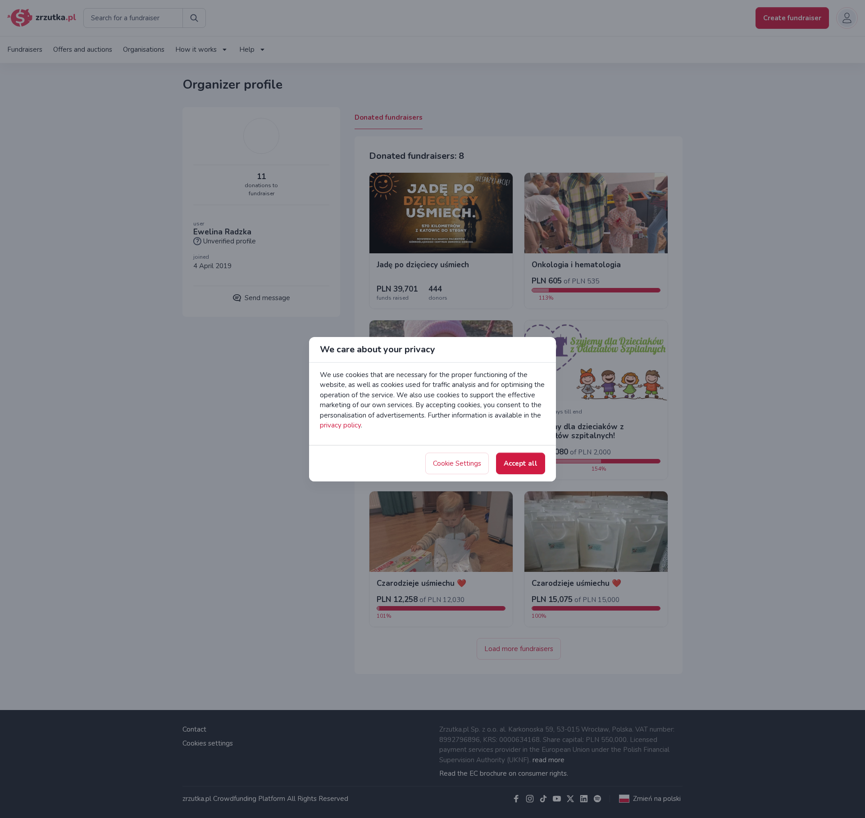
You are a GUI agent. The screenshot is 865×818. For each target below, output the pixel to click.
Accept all (520, 463)
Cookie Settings (457, 463)
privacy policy (340, 425)
